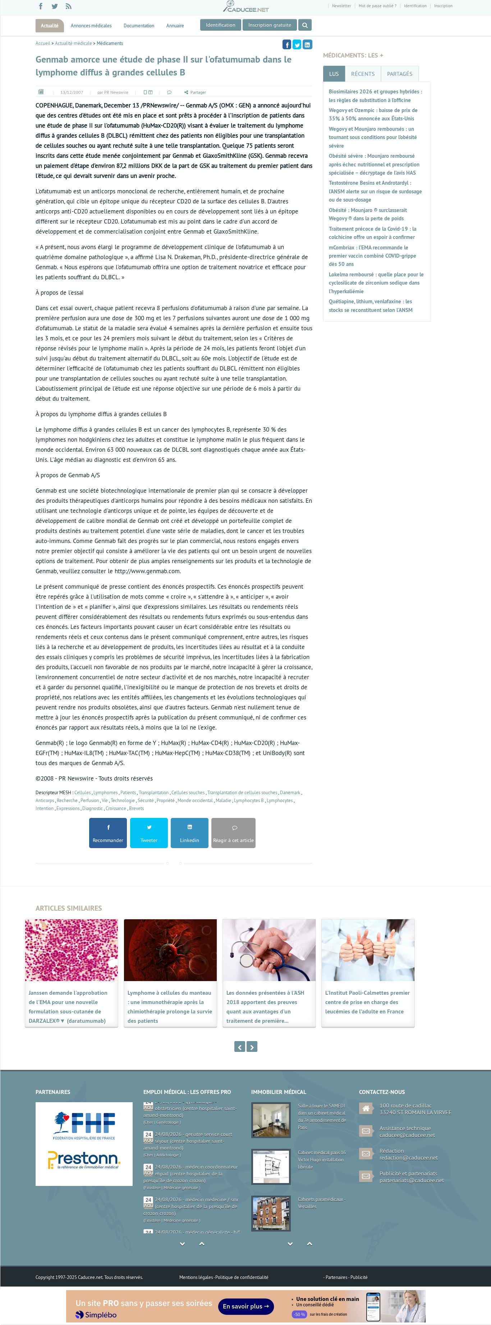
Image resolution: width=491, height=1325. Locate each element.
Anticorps (45, 800)
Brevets (136, 808)
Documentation (139, 25)
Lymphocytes (280, 800)
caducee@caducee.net (407, 1134)
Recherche (67, 800)
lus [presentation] (334, 73)
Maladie (223, 800)
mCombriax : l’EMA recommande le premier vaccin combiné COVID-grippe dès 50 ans (372, 256)
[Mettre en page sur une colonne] (144, 92)
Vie (105, 800)
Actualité (50, 25)
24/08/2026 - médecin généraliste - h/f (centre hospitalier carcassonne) (197, 1207)
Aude (148, 1217)
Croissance (116, 808)
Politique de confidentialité (242, 1277)
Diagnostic (92, 808)
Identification (415, 5)
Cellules (82, 792)
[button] (168, 92)
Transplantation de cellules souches (242, 792)
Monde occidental (195, 800)
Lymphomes (105, 792)
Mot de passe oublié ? (377, 5)
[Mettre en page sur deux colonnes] (149, 92)
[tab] (334, 74)
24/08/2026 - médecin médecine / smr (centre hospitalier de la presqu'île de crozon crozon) (191, 1178)
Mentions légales (196, 1277)
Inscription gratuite (269, 25)
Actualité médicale (73, 43)
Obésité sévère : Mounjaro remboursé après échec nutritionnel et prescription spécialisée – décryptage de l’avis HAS (374, 164)
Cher (148, 1126)
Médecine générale (181, 1158)
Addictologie (167, 1126)
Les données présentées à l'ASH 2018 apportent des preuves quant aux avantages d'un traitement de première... (265, 1007)
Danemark (290, 792)
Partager (198, 92)
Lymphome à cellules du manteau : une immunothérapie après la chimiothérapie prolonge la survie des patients (170, 1007)
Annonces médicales (91, 25)
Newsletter (341, 5)
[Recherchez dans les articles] (305, 25)
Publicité (359, 1277)
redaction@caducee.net (409, 1157)
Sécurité (146, 800)
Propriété (166, 800)
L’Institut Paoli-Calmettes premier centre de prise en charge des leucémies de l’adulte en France (367, 1002)
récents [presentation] (363, 73)
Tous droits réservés (123, 1277)
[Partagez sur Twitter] (297, 44)
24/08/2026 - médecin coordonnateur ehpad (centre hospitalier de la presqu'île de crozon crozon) (190, 1145)
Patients (128, 792)
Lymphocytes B (249, 800)
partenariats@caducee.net (412, 1180)
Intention (45, 808)
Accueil (43, 43)
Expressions (67, 808)
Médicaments (110, 43)
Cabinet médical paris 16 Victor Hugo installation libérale (322, 1160)
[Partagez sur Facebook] (287, 44)
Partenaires (337, 1277)
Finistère (152, 1158)
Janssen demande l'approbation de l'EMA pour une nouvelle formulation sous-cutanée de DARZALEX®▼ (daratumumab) (68, 1007)
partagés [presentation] (400, 73)
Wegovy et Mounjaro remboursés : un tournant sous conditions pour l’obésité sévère (373, 137)
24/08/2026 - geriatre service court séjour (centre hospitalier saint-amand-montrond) (187, 1112)
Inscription (443, 5)
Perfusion (90, 800)
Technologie (123, 800)
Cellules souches (188, 792)
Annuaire (175, 25)
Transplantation (154, 792)
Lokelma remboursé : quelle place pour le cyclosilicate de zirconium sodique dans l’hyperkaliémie (376, 283)
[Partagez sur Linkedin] (307, 44)
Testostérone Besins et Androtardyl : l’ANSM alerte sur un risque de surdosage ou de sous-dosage (375, 191)
